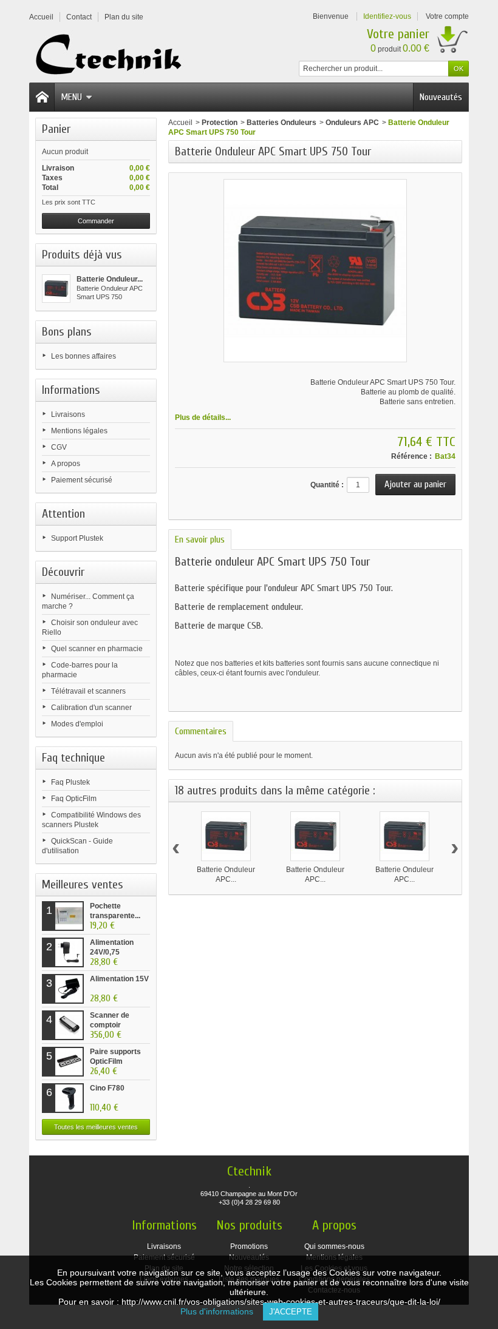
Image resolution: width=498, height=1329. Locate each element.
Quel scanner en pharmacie (97, 648)
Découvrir (63, 572)
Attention (63, 514)
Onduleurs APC (352, 122)
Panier (56, 129)
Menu (71, 97)
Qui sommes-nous (334, 1246)
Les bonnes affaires (83, 356)
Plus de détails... (203, 417)
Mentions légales (79, 431)
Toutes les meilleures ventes (96, 1127)
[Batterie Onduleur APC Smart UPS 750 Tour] (56, 288)
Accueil (180, 122)
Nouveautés (441, 97)
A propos (65, 463)
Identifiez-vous (387, 16)
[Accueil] (42, 97)
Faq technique (73, 758)
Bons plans (67, 332)
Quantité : (327, 485)
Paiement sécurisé (81, 480)
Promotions (249, 1246)
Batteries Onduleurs (281, 122)
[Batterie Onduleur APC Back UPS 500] (226, 836)
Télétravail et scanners (88, 691)
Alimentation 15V (119, 979)
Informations (71, 390)
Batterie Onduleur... (110, 279)
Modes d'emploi (77, 724)
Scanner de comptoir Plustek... (109, 1025)
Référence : (411, 456)
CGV (59, 447)
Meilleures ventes (82, 884)
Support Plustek (77, 538)
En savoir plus (200, 539)
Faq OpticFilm (74, 798)
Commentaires (201, 731)
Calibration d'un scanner (91, 707)
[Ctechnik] (112, 54)
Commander (96, 221)
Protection (219, 122)
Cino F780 (107, 1088)
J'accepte (290, 1311)
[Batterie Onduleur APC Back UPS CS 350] (315, 836)
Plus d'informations (221, 1311)
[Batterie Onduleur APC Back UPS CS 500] (404, 836)
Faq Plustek (70, 782)
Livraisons (68, 414)
